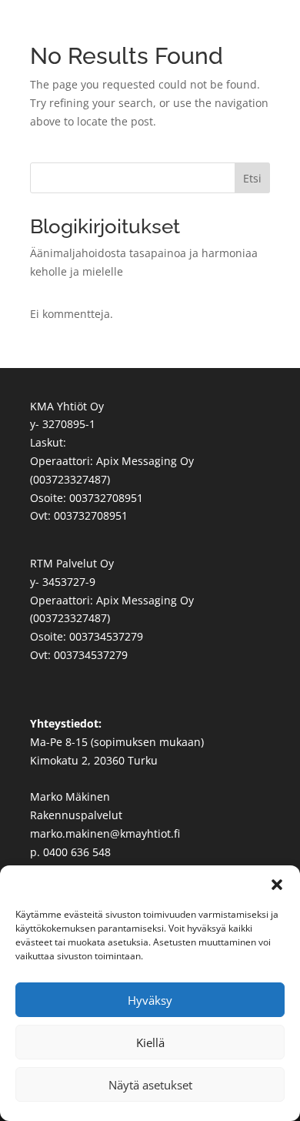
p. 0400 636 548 (70, 852)
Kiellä (150, 1042)
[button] (277, 884)
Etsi (252, 178)
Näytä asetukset (150, 1085)
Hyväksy (150, 1000)
